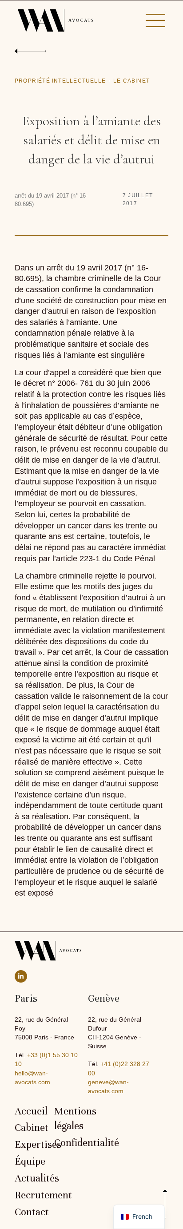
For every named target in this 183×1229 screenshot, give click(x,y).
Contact (30, 1212)
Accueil (30, 1111)
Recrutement (30, 1195)
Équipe (30, 1161)
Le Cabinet (131, 81)
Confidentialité (69, 1143)
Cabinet (30, 1128)
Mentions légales (69, 1119)
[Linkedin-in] (21, 976)
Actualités (30, 1178)
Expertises (30, 1144)
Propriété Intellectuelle (60, 81)
